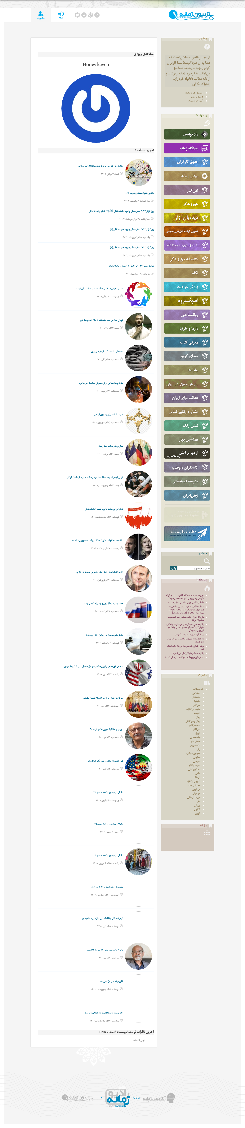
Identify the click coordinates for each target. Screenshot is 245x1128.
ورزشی (197, 806)
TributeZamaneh (191, 15)
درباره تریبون (197, 97)
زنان (198, 750)
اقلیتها (197, 702)
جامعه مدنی (195, 738)
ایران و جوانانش (192, 722)
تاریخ (197, 734)
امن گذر (196, 706)
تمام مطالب (198, 690)
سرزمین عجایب (193, 754)
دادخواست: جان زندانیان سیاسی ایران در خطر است (185, 640)
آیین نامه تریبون (196, 101)
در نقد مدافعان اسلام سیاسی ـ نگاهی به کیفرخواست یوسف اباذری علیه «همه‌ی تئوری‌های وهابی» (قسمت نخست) (186, 610)
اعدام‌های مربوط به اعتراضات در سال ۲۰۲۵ (184, 658)
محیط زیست (194, 786)
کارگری (197, 810)
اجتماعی (196, 694)
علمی (197, 774)
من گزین (196, 790)
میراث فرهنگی (193, 798)
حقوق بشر (195, 742)
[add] (41, 15)
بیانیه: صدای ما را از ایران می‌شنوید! (188, 653)
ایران (198, 718)
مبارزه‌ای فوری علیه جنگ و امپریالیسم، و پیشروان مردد (186, 619)
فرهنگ (197, 778)
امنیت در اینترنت (193, 710)
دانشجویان (195, 746)
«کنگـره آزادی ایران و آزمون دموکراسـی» (186, 603)
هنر (198, 802)
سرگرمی (196, 758)
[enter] (61, 15)
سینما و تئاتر (194, 766)
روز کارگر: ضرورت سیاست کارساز (189, 635)
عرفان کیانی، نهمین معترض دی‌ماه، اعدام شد (185, 648)
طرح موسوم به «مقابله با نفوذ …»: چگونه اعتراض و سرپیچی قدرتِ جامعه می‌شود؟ (185, 597)
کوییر (197, 814)
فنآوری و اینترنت (193, 782)
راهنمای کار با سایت (194, 93)
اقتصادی (196, 698)
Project (136, 1098)
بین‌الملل (196, 730)
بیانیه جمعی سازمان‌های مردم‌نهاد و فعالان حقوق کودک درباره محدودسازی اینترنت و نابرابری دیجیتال (185, 628)
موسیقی (196, 794)
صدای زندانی (194, 770)
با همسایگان (194, 726)
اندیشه (197, 714)
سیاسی (196, 762)
